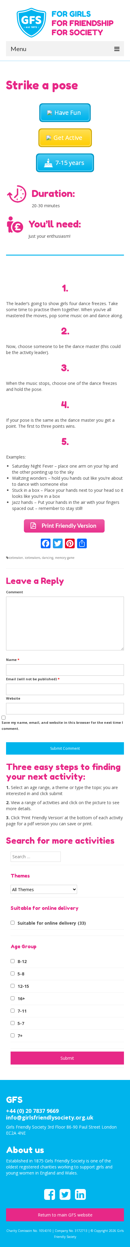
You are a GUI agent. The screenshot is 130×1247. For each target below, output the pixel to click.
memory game (64, 558)
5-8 (21, 974)
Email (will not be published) (33, 679)
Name (12, 659)
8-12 (22, 961)
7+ (20, 1036)
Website (13, 698)
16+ (21, 998)
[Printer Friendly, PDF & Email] (65, 525)
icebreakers (32, 558)
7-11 (22, 1011)
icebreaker (16, 558)
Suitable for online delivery (52, 923)
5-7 (21, 1023)
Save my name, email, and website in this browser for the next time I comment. (62, 725)
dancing (47, 558)
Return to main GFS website (65, 1215)
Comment (14, 592)
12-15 (23, 986)
